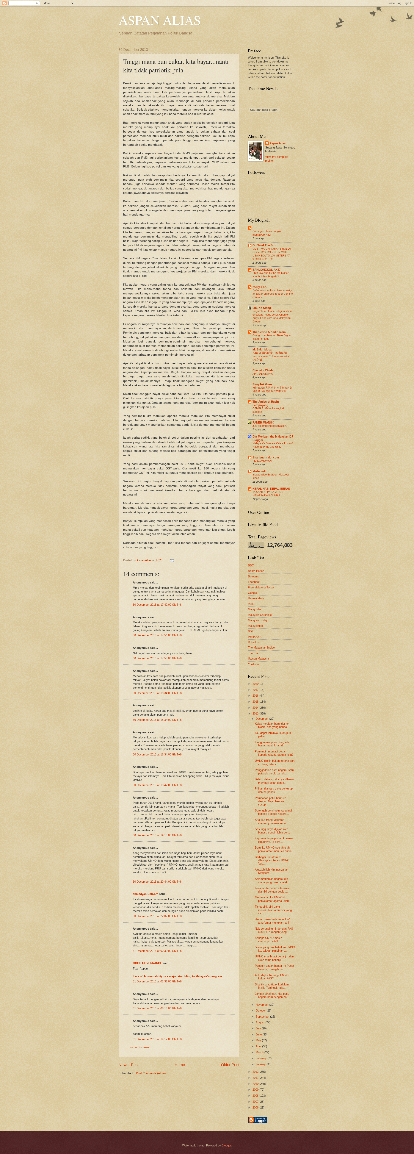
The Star (253, 653)
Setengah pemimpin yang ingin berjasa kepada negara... (274, 812)
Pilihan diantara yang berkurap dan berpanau (274, 790)
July (259, 1028)
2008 (255, 1095)
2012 (255, 1071)
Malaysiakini (255, 625)
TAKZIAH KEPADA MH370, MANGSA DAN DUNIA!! (268, 494)
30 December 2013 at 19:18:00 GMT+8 (157, 835)
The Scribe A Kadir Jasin (269, 332)
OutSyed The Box (264, 245)
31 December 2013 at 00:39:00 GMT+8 (157, 950)
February (262, 1058)
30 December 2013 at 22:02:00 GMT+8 (157, 916)
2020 (255, 683)
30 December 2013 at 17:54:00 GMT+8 (157, 635)
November (262, 1004)
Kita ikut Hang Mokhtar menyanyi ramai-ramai (270, 821)
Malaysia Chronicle (260, 614)
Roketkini (254, 642)
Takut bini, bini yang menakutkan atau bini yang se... (273, 910)
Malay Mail (255, 609)
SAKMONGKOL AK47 (266, 269)
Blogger (226, 1145)
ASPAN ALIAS (160, 19)
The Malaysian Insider (262, 647)
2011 (255, 1077)
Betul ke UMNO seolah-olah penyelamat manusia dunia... (274, 849)
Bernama (253, 576)
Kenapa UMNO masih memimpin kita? (268, 939)
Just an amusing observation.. (269, 425)
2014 (255, 707)
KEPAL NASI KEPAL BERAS (271, 488)
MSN (251, 603)
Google (252, 592)
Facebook (254, 581)
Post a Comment (139, 1047)
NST (251, 631)
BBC (251, 565)
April (259, 1046)
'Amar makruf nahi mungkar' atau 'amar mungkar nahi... (273, 921)
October (261, 1010)
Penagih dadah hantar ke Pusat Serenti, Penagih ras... (274, 967)
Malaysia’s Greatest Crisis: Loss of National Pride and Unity (272, 445)
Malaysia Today (258, 620)
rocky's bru (259, 287)
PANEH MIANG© (263, 422)
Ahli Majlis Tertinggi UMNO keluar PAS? (272, 977)
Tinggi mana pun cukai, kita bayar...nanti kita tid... (272, 744)
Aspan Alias (144, 560)
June (259, 1034)
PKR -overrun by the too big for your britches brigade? (270, 275)
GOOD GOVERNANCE (147, 963)
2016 (255, 695)
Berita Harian (256, 570)
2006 (255, 1107)
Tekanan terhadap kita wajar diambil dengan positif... (272, 890)
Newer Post (129, 1065)
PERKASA (255, 636)
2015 (255, 701)
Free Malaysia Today (261, 587)
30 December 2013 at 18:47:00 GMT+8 (157, 785)
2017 (255, 689)
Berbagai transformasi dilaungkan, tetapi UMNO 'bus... (272, 860)
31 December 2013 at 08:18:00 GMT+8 (157, 1008)
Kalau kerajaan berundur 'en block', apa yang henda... (272, 725)
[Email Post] (171, 560)
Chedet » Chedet (263, 370)
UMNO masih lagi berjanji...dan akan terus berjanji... (274, 958)
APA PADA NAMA (262, 373)
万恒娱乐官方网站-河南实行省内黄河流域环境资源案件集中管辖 (272, 389)
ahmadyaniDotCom (145, 894)
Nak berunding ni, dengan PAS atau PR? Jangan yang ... (274, 930)
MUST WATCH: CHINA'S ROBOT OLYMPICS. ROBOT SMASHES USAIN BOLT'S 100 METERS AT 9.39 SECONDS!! (271, 254)
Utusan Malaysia (258, 658)
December (262, 718)
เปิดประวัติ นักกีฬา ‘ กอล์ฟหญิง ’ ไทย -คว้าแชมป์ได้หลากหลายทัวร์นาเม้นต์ (271, 356)
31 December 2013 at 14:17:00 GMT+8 (157, 1039)
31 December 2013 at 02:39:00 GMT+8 (157, 981)
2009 (255, 1089)
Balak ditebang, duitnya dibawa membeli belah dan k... (274, 781)
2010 (255, 1083)
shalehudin (259, 471)
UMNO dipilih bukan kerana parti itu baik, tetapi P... (275, 762)
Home (180, 1065)
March (260, 1052)
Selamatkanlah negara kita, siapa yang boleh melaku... (273, 880)
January (261, 1064)
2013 (255, 713)
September (263, 1016)
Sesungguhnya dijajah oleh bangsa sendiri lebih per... (272, 830)
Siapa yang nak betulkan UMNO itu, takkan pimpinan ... (275, 949)
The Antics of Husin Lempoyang (265, 403)
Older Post (230, 1065)
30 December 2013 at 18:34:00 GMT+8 (157, 693)
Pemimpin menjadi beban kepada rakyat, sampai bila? (274, 753)
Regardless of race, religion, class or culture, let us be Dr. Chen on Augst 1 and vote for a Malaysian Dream (272, 316)
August (260, 1022)
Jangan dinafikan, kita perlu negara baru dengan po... (272, 995)
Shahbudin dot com (265, 457)
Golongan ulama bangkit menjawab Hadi (266, 233)
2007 (255, 1101)
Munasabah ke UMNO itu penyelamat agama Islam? (273, 899)
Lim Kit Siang (261, 308)
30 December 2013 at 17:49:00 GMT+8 (157, 604)
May (259, 1040)
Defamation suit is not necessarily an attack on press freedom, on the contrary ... (272, 294)
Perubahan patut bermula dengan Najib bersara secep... (270, 801)
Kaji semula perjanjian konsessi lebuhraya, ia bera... (274, 840)
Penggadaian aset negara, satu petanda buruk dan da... (274, 771)
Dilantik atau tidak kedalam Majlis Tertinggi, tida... (272, 986)
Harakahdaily (256, 598)
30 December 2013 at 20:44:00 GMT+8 (157, 881)
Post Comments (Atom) (151, 1073)
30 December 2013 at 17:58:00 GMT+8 (157, 658)
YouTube (253, 664)
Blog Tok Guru (262, 384)
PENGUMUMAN (262, 460)
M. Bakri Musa (261, 349)
